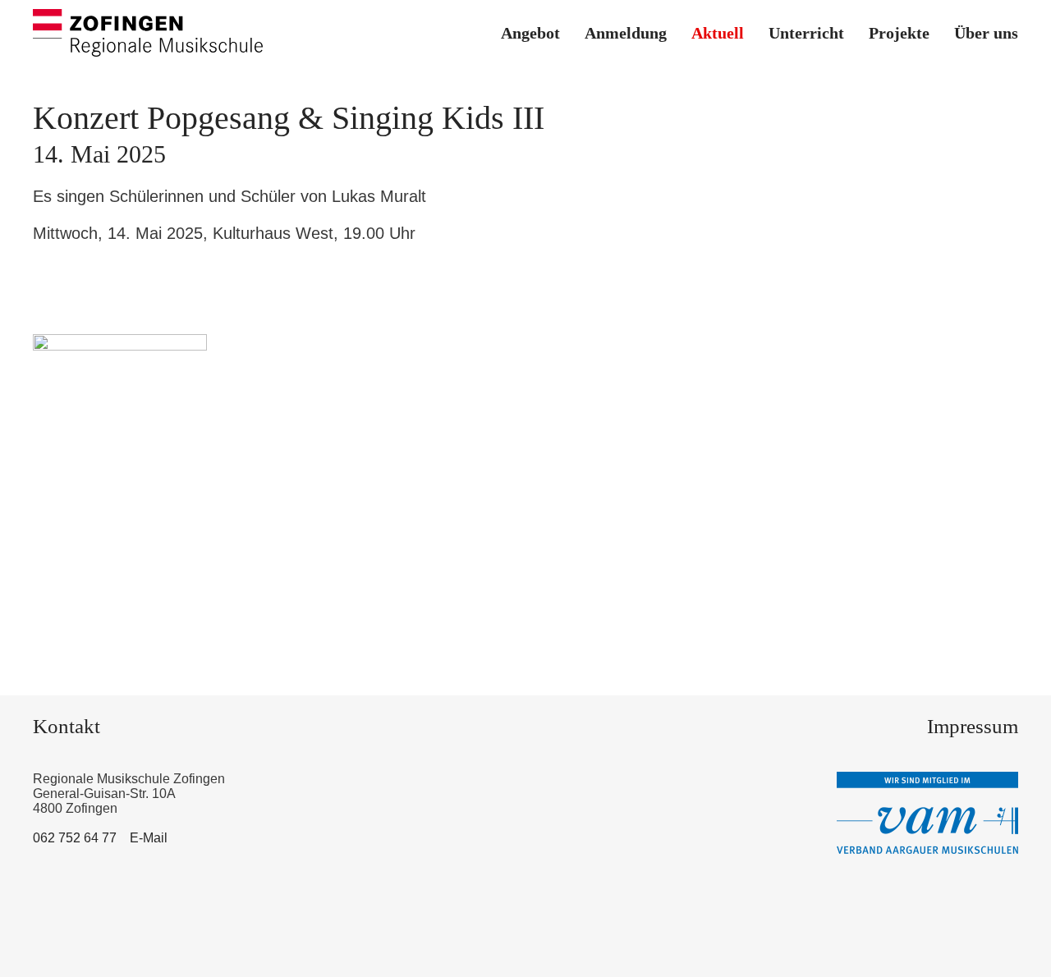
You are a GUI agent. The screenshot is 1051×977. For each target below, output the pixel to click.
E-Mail (149, 838)
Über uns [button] (986, 33)
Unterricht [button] (806, 33)
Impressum (972, 726)
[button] (120, 456)
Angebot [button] (530, 33)
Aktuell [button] (717, 33)
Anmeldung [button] (626, 33)
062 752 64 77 (75, 838)
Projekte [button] (899, 33)
